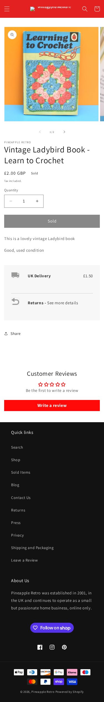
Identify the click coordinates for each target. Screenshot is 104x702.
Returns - (37, 302)
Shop (15, 459)
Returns (18, 510)
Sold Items (21, 472)
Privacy (17, 535)
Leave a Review (24, 560)
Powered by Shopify (69, 692)
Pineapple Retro (43, 692)
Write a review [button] (52, 405)
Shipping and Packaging (32, 547)
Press (16, 522)
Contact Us (21, 497)
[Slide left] (40, 132)
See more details (62, 302)
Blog (15, 484)
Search (17, 447)
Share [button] (16, 333)
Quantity (11, 190)
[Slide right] (64, 132)
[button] (7, 9)
